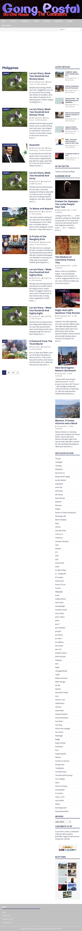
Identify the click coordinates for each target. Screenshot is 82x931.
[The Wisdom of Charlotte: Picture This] (67, 245)
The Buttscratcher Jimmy (63, 775)
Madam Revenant (61, 678)
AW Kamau (59, 495)
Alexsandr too (60, 473)
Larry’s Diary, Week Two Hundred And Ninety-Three (40, 112)
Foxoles (58, 588)
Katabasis (58, 660)
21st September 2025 (38, 82)
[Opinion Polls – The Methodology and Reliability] (59, 101)
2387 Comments (46, 150)
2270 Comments (36, 349)
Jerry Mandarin (60, 628)
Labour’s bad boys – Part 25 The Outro (72, 87)
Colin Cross (59, 534)
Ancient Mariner (60, 480)
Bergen (57, 509)
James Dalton (60, 617)
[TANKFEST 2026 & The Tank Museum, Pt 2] (59, 74)
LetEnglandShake (61, 671)
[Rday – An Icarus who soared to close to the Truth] (59, 142)
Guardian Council (61, 610)
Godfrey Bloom (60, 599)
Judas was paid (60, 656)
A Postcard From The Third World (40, 342)
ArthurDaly (59, 491)
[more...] (58, 230)
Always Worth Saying (62, 477)
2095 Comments (70, 133)
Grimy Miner (59, 602)
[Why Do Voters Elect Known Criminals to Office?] (59, 115)
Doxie (57, 567)
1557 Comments (70, 160)
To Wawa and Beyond (41, 208)
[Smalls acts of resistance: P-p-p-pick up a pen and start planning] (67, 894)
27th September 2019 (64, 316)
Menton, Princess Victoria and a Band (66, 422)
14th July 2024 (35, 181)
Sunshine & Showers (62, 761)
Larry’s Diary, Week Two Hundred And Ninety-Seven (40, 76)
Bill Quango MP (60, 516)
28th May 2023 (35, 278)
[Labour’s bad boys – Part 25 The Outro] (59, 88)
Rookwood (59, 746)
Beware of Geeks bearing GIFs (65, 513)
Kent (56, 664)
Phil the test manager (62, 728)
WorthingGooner (61, 808)
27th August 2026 (71, 78)
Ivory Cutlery (59, 613)
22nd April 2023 (62, 426)
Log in (4, 912)
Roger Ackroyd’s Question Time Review (67, 311)
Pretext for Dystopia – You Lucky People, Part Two (67, 204)
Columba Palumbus (62, 541)
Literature (58, 21)
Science (36, 21)
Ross (57, 750)
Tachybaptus (59, 768)
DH (56, 552)
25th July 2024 (61, 374)
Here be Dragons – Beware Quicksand (65, 369)
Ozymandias (59, 710)
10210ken (58, 466)
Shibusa (58, 757)
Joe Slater (58, 638)
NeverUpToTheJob (61, 692)
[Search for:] (69, 29)
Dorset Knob (59, 563)
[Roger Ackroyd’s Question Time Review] (67, 298)
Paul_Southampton (61, 718)
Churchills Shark (60, 531)
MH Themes (58, 929)
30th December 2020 (63, 210)
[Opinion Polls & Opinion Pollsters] (59, 129)
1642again (58, 462)
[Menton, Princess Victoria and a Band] (67, 408)
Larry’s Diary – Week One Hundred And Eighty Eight (40, 310)
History (47, 21)
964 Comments (69, 80)
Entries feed (6, 916)
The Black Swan (60, 772)
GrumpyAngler (60, 606)
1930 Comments (42, 120)
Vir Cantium (59, 793)
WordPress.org (7, 922)
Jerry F (57, 624)
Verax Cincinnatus (61, 786)
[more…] (39, 102)
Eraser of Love (60, 584)
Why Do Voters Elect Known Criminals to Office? (72, 114)
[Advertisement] (41, 50)
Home (4, 21)
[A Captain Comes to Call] (59, 156)
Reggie (57, 739)
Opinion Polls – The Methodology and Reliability (72, 100)
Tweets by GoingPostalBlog (64, 172)
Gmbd (57, 595)
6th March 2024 (36, 212)
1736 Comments (70, 106)
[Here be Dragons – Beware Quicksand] (67, 356)
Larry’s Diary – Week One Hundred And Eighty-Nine (40, 272)
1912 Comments (70, 147)
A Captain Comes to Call (72, 154)
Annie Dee (58, 487)
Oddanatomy (59, 703)
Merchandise (6, 25)
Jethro (57, 620)
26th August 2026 (71, 104)
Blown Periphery (61, 520)
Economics (25, 21)
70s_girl (57, 459)
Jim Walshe (59, 635)
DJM (56, 559)
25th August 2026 (71, 131)
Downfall (34, 144)
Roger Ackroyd (60, 743)
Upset (57, 782)
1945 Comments (36, 214)
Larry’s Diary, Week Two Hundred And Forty (40, 175)
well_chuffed (59, 800)
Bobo (57, 523)
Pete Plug (58, 725)
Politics (13, 21)
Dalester (58, 549)
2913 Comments (42, 244)
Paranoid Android (61, 714)
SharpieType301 (60, 754)
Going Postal (47, 181)
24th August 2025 (36, 118)
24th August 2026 (71, 158)
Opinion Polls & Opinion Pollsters (71, 128)
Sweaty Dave (59, 764)
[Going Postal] (41, 18)
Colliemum (59, 538)
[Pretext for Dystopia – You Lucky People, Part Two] (67, 189)
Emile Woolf (59, 581)
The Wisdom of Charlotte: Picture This (65, 259)
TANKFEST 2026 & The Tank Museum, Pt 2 (72, 74)
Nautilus (58, 689)
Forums (69, 21)
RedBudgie (59, 736)
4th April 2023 (35, 347)
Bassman (58, 505)
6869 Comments (36, 184)
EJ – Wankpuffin (60, 574)
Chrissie (58, 527)
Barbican (58, 502)
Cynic (57, 545)
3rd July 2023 (35, 242)
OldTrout (58, 707)
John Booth (59, 646)
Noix (56, 696)
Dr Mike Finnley (60, 570)
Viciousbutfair (59, 790)
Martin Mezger (60, 682)
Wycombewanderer (62, 811)
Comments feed (7, 919)
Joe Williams (59, 642)
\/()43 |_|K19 (59, 797)
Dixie (57, 556)
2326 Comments (36, 280)
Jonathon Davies (61, 653)
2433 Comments (42, 84)
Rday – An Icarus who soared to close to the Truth (72, 141)
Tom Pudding (59, 779)
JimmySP (58, 631)
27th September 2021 (64, 266)
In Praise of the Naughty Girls (37, 238)
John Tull (58, 649)
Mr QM (57, 685)
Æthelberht (59, 469)
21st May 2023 (35, 316)
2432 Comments (70, 92)
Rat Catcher (59, 732)
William (57, 804)
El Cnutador (59, 577)
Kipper (57, 667)
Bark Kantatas (60, 498)
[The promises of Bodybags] (72, 887)
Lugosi (57, 674)
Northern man (60, 700)
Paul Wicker (59, 721)
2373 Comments (70, 121)
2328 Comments (36, 319)
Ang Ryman (59, 484)
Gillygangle (59, 592)
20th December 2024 (37, 148)
